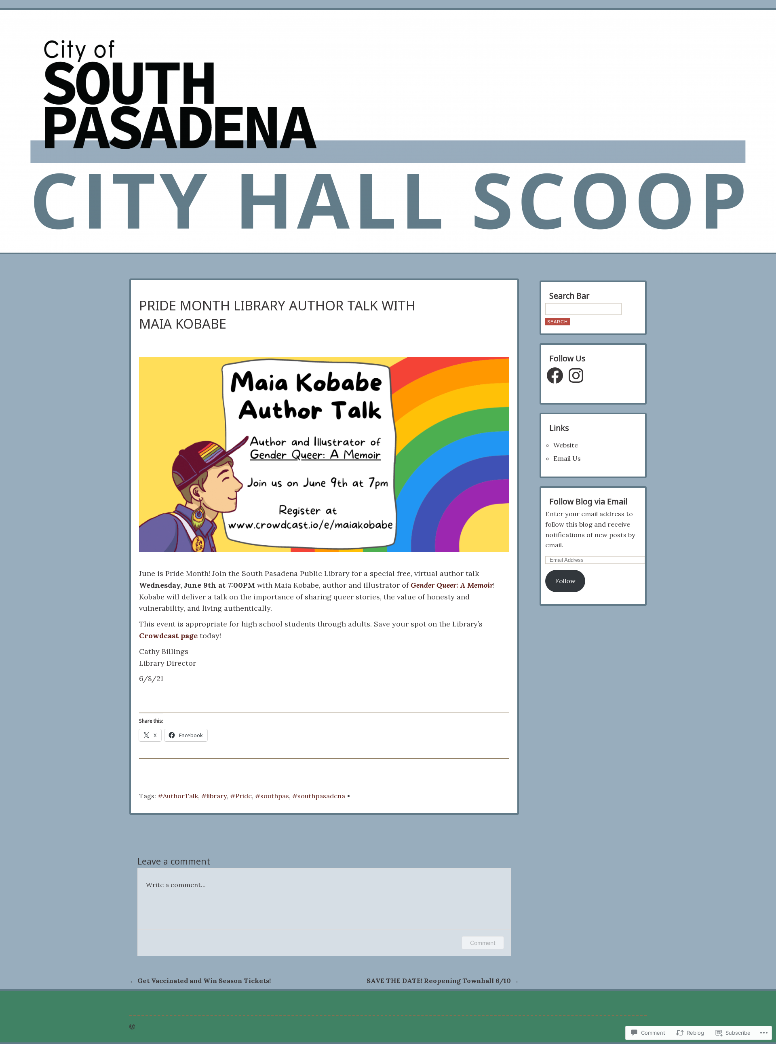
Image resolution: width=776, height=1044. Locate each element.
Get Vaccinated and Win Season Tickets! (200, 981)
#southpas (272, 796)
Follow (565, 581)
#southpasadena (318, 796)
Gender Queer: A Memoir (452, 585)
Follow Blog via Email (588, 501)
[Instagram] (576, 375)
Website (565, 445)
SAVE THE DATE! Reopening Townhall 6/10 (443, 981)
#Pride (241, 796)
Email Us (567, 458)
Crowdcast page (168, 635)
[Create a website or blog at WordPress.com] (132, 1027)
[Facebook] (555, 375)
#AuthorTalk (178, 796)
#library (214, 796)
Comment (483, 942)
